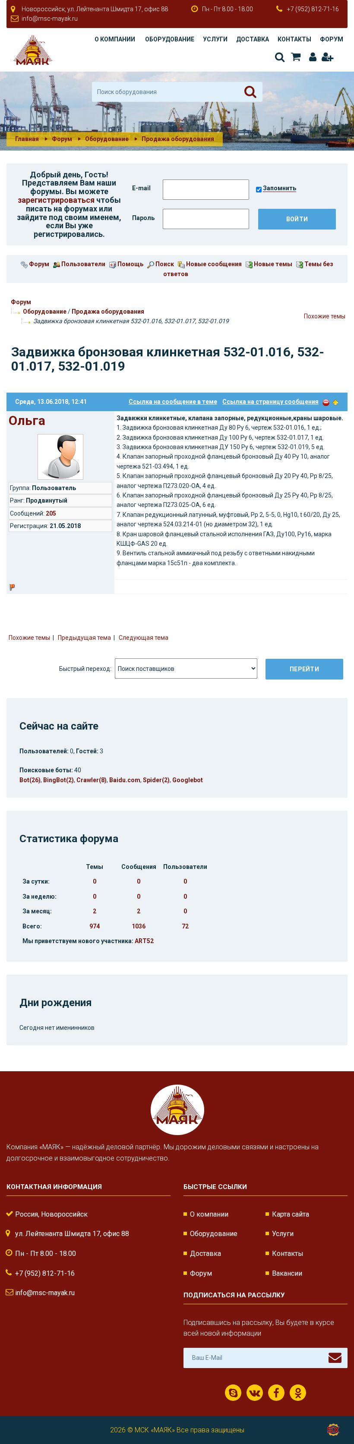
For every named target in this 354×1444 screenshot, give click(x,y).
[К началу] (332, 1409)
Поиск (279, 57)
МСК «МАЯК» (155, 1430)
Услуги (215, 39)
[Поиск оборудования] (250, 91)
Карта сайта (290, 1214)
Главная (27, 138)
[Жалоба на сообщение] (325, 401)
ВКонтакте (255, 1392)
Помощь (129, 264)
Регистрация (327, 57)
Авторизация (311, 57)
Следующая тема (143, 637)
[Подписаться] (335, 1357)
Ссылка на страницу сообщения (270, 401)
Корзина (295, 57)
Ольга (27, 420)
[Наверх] (335, 401)
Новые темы (272, 264)
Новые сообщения (213, 264)
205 (51, 513)
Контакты (294, 39)
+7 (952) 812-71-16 (313, 9)
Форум (331, 39)
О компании (115, 39)
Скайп (233, 1392)
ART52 (144, 940)
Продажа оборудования (108, 311)
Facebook (276, 1392)
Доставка (252, 39)
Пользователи (82, 264)
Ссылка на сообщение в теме (173, 401)
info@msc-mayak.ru (50, 18)
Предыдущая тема (84, 637)
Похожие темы (324, 316)
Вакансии (287, 1273)
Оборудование (169, 39)
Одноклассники (298, 1392)
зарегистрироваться (56, 199)
